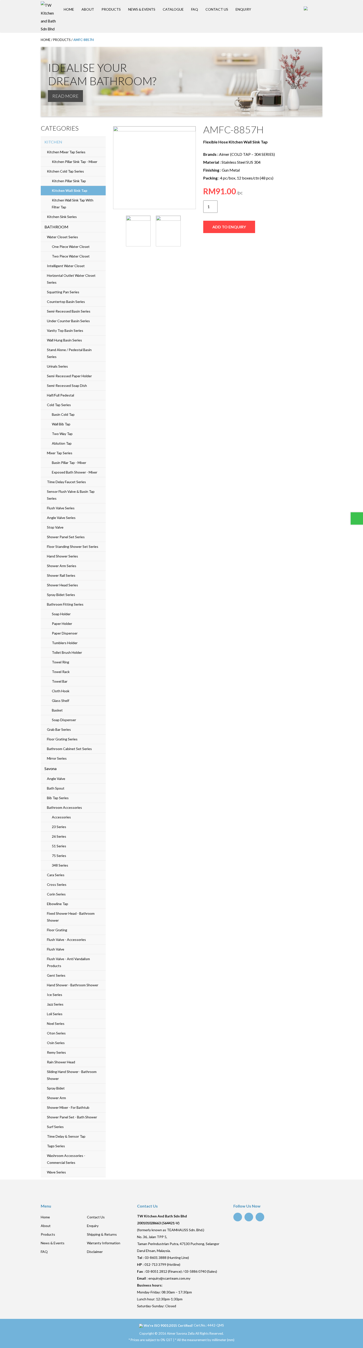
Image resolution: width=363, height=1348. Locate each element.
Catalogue (173, 9)
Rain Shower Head (61, 1062)
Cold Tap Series (59, 405)
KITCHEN (53, 141)
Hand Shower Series (62, 556)
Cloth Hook (60, 691)
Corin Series (56, 894)
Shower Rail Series (61, 575)
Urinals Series (57, 366)
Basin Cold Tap (63, 414)
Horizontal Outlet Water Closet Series (71, 278)
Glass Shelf (60, 700)
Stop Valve (55, 527)
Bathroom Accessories (64, 807)
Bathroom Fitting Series (65, 604)
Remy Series (56, 1052)
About (87, 9)
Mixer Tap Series (59, 453)
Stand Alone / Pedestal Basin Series (69, 353)
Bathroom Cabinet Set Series (69, 749)
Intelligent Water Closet (66, 266)
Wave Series (56, 1172)
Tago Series (56, 1146)
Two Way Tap (62, 434)
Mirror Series (57, 758)
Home (69, 9)
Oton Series (56, 1033)
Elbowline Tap (57, 904)
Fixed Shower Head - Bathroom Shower (71, 916)
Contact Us (216, 9)
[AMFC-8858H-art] (168, 231)
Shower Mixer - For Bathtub (68, 1107)
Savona (50, 768)
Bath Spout (55, 788)
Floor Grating (57, 930)
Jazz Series (55, 1004)
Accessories (61, 817)
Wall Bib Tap (61, 424)
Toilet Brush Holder (67, 652)
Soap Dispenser (64, 720)
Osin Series (56, 1043)
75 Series (59, 855)
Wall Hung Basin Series (64, 340)
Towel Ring (60, 662)
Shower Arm (56, 1098)
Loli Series (54, 1014)
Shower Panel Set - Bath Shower (72, 1117)
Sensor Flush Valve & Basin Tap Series (71, 494)
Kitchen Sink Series (62, 217)
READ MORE (65, 96)
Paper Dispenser (65, 633)
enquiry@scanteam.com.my (169, 1278)
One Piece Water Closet (71, 246)
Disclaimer (95, 1251)
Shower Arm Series (61, 566)
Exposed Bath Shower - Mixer (74, 472)
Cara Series (55, 875)
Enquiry (243, 9)
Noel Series (55, 1023)
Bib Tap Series (58, 798)
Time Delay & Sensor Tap (66, 1136)
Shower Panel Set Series (66, 537)
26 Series (59, 836)
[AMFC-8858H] (154, 167)
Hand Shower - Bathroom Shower (72, 985)
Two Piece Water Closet (71, 256)
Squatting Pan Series (63, 292)
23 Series (59, 827)
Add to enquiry (229, 226)
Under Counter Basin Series (68, 321)
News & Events (141, 9)
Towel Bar (59, 681)
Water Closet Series (62, 237)
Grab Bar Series (59, 729)
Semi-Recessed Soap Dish (67, 385)
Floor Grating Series (62, 739)
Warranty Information (103, 1243)
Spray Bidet (56, 1088)
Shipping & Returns (102, 1234)
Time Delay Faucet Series (66, 482)
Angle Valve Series (61, 517)
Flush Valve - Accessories (66, 939)
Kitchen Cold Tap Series (65, 171)
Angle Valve (56, 778)
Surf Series (55, 1127)
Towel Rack (61, 672)
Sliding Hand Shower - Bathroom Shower (72, 1075)
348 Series (60, 865)
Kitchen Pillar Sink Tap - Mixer (74, 161)
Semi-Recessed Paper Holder (69, 376)
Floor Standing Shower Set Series (72, 546)
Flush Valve (55, 949)
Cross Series (56, 884)
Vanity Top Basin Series (65, 330)
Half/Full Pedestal (60, 395)
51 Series (59, 846)
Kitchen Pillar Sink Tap (69, 181)
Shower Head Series (62, 585)
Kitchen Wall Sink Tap (69, 190)
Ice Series (54, 994)
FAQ (194, 9)
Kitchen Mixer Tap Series (66, 152)
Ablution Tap (62, 443)
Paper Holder (62, 623)
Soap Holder (61, 614)
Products (111, 9)
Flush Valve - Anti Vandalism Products (68, 962)
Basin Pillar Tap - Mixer (69, 462)
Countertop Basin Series (66, 301)
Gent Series (56, 975)
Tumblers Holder (65, 643)
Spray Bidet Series (61, 595)
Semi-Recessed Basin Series (68, 311)
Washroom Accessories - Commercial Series (66, 1159)
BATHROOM (56, 226)
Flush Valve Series (61, 508)
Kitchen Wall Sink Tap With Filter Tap (72, 203)
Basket (57, 710)
